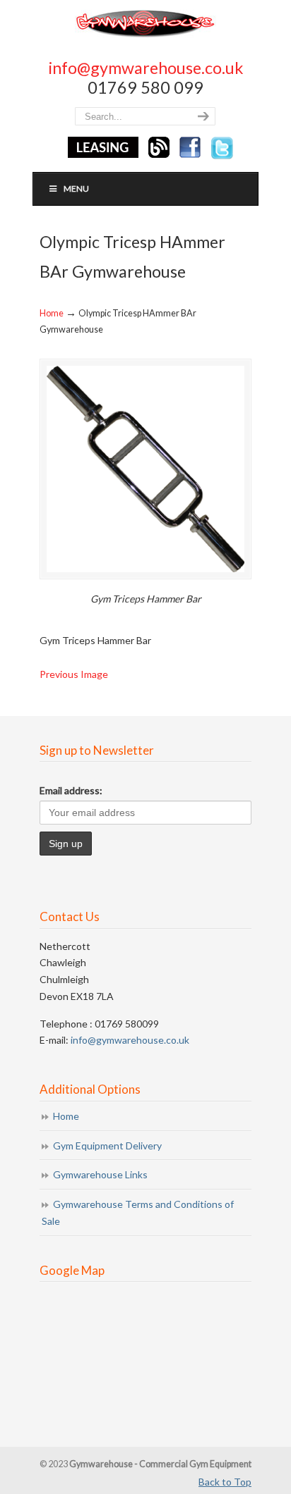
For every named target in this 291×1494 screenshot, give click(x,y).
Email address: (71, 790)
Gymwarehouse (145, 23)
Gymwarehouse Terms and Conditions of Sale (138, 1212)
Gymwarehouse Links (100, 1174)
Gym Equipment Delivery (107, 1146)
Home (52, 313)
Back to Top (224, 1482)
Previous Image (74, 674)
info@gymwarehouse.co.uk (146, 68)
